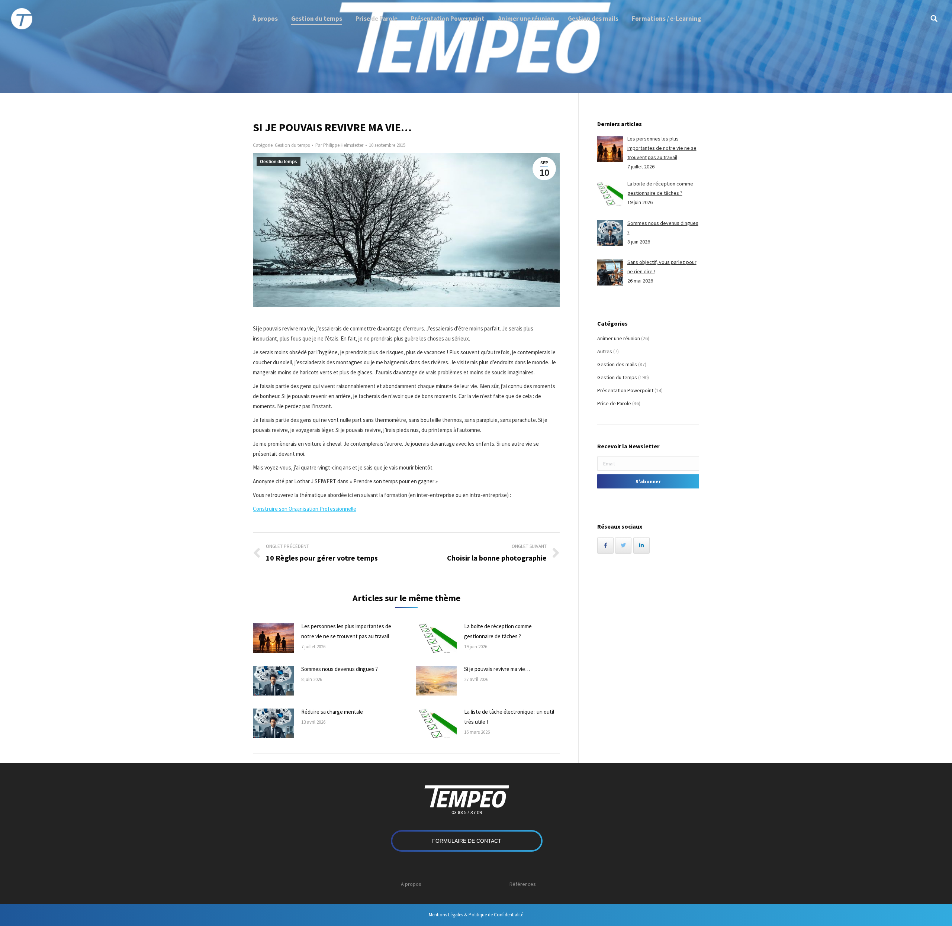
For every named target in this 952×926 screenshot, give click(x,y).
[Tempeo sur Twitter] (623, 545)
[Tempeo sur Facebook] (605, 545)
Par (339, 145)
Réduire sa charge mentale (332, 711)
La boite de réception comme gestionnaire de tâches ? (498, 631)
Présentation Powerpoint (625, 390)
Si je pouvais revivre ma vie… (497, 668)
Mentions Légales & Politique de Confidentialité (476, 915)
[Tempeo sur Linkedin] (641, 545)
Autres (604, 351)
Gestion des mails (617, 364)
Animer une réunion (618, 338)
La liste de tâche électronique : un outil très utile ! (509, 716)
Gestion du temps (292, 145)
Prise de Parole (614, 403)
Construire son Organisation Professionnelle (304, 508)
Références (522, 884)
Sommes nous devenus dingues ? (339, 668)
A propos (411, 884)
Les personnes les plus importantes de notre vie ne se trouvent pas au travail (346, 631)
